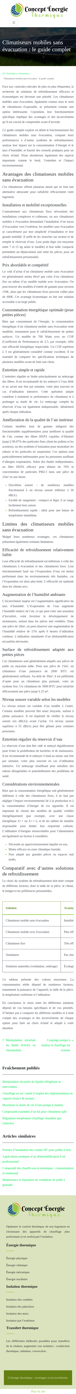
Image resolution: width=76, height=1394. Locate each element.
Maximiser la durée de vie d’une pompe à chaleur (32, 1105)
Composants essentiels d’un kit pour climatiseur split (34, 1111)
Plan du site (38, 1391)
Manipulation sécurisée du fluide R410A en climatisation (21, 1045)
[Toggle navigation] (13, 23)
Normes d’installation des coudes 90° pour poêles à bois (36, 1150)
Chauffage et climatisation (18, 73)
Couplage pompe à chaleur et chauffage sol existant (55, 1045)
